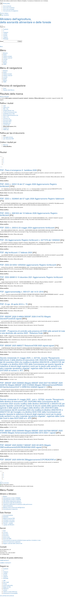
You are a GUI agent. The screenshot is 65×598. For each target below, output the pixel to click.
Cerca (1, 41)
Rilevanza (5, 145)
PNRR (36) (6, 129)
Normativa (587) (7, 121)
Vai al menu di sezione (8, 7)
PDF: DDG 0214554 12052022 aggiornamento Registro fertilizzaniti (28, 264)
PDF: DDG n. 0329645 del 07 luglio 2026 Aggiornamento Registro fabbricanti (32, 198)
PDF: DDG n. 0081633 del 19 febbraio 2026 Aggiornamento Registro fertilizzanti (28, 214)
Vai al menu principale (8, 9)
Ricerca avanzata (4, 96)
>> (1, 166)
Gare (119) (6, 117)
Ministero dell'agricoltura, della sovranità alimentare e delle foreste (25, 20)
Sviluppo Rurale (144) (8, 110)
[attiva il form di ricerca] (0, 25)
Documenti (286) (7, 120)
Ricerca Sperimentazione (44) (10, 115)
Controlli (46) (6, 125)
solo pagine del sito (8, 137)
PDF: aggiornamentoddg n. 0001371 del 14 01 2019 (21, 291)
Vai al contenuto (7, 6)
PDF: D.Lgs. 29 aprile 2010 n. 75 (14, 304)
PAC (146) (5, 109)
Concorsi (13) (6, 118)
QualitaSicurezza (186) (9, 113)
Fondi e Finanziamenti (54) (10, 112)
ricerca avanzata (4, 45)
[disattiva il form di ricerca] (2, 25)
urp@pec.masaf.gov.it (5, 562)
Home (4, 88)
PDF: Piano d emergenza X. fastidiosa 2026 (18, 170)
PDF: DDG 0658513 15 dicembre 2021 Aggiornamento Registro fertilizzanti (31, 277)
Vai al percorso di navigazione (10, 11)
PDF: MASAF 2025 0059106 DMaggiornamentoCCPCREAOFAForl (28, 459)
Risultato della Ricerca (8, 90)
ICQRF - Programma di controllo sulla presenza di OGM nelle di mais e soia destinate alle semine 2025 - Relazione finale (32, 332)
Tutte (4, 106)
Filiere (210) (6, 107)
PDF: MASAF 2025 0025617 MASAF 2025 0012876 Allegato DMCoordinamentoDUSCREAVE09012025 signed (25, 446)
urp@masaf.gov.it (4, 560)
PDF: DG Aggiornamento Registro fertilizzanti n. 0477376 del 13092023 (30, 240)
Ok (1, 3)
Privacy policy (6, 3)
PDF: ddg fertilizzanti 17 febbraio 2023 (16, 252)
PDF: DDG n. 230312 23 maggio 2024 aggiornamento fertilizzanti (27, 227)
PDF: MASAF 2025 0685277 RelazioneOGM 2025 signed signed (27, 345)
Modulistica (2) (7, 123)
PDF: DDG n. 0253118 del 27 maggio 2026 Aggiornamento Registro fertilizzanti (28, 185)
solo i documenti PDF (8, 139)
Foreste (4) (6, 128)
